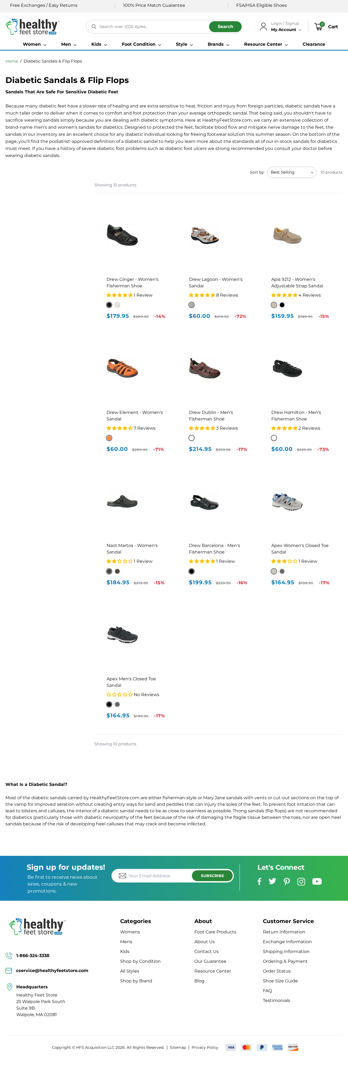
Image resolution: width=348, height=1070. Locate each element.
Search (225, 26)
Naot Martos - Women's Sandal (132, 549)
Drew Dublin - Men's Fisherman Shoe (211, 416)
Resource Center (212, 971)
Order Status (277, 971)
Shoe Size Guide (280, 980)
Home (11, 61)
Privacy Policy (205, 1047)
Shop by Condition (140, 961)
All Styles (129, 971)
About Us (204, 941)
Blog (199, 980)
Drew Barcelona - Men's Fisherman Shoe (214, 549)
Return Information (284, 931)
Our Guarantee (210, 961)
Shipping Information (286, 951)
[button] (34, 44)
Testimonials (276, 1000)
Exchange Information (287, 941)
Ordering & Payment (285, 961)
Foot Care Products (215, 931)
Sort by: (257, 172)
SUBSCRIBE (212, 875)
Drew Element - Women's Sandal (135, 416)
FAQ (267, 990)
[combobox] (164, 26)
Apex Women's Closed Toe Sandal (300, 549)
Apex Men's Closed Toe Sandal (131, 682)
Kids (124, 951)
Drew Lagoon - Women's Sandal (216, 282)
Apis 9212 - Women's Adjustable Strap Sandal (297, 282)
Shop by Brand (136, 980)
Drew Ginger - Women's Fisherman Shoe (133, 282)
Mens (126, 941)
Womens (130, 931)
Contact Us (206, 951)
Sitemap (178, 1047)
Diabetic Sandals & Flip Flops (53, 61)
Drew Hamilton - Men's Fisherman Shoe (296, 416)
